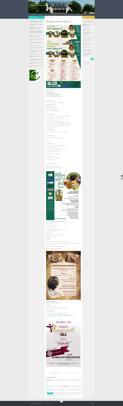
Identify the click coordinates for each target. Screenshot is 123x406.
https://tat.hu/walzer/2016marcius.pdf (51, 316)
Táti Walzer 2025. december (86, 36)
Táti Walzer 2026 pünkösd (86, 28)
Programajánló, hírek (33, 14)
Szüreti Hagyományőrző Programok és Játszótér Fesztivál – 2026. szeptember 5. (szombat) (36, 22)
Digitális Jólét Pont (55, 14)
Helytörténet (77, 14)
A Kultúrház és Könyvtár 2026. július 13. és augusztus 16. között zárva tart (88, 21)
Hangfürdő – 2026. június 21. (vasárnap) (35, 45)
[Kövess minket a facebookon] (42, 17)
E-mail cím (65, 386)
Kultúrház (45, 14)
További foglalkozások (71, 14)
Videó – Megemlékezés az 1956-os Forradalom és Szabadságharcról (87, 50)
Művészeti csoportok (63, 14)
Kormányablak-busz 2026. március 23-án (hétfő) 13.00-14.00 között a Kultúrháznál (88, 33)
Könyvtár (49, 14)
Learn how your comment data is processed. (63, 396)
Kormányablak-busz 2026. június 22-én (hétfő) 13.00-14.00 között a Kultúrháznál (88, 25)
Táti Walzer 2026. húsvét (86, 30)
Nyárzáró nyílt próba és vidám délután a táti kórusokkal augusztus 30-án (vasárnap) (35, 28)
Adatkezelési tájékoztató (86, 62)
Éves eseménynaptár (39, 14)
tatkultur (49, 23)
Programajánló (49, 17)
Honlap (48, 389)
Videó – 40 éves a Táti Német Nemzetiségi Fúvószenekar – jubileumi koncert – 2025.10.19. (88, 54)
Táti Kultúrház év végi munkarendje (88, 38)
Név (47, 386)
